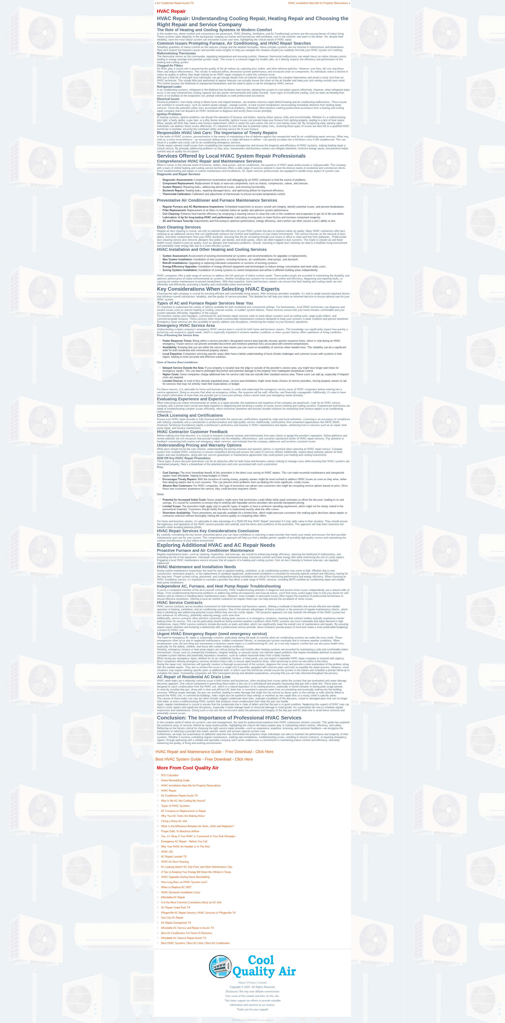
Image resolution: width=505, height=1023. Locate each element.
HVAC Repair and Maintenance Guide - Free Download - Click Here (214, 751)
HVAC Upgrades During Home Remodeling (185, 876)
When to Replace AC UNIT (176, 887)
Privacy (251, 982)
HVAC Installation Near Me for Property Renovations (318, 3)
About (241, 982)
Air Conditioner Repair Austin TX (175, 3)
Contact (262, 982)
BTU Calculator (170, 775)
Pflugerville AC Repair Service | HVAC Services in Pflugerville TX (198, 912)
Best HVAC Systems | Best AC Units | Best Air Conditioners (195, 943)
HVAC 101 (167, 851)
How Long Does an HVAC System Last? (184, 882)
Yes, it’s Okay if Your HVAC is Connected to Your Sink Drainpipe (198, 836)
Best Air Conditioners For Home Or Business (186, 933)
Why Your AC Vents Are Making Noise (183, 815)
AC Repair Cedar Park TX (175, 907)
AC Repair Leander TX (174, 856)
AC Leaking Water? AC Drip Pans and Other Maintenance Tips (196, 866)
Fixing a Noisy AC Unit (174, 821)
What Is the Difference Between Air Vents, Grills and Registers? (197, 826)
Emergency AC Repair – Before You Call (184, 841)
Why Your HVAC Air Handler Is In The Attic (185, 846)
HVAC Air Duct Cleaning (175, 861)
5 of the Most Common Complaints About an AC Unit (191, 902)
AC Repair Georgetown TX (176, 922)
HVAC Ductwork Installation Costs (180, 892)
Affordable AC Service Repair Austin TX (183, 937)
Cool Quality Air (266, 1020)
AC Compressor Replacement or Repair (183, 811)
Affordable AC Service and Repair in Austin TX (187, 927)
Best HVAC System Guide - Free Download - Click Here (204, 759)
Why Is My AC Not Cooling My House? (183, 800)
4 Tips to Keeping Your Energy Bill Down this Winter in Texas (196, 872)
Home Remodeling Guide (175, 780)
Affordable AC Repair (173, 897)
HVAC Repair (168, 790)
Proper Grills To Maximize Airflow (180, 831)
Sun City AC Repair (172, 917)
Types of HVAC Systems (175, 805)
